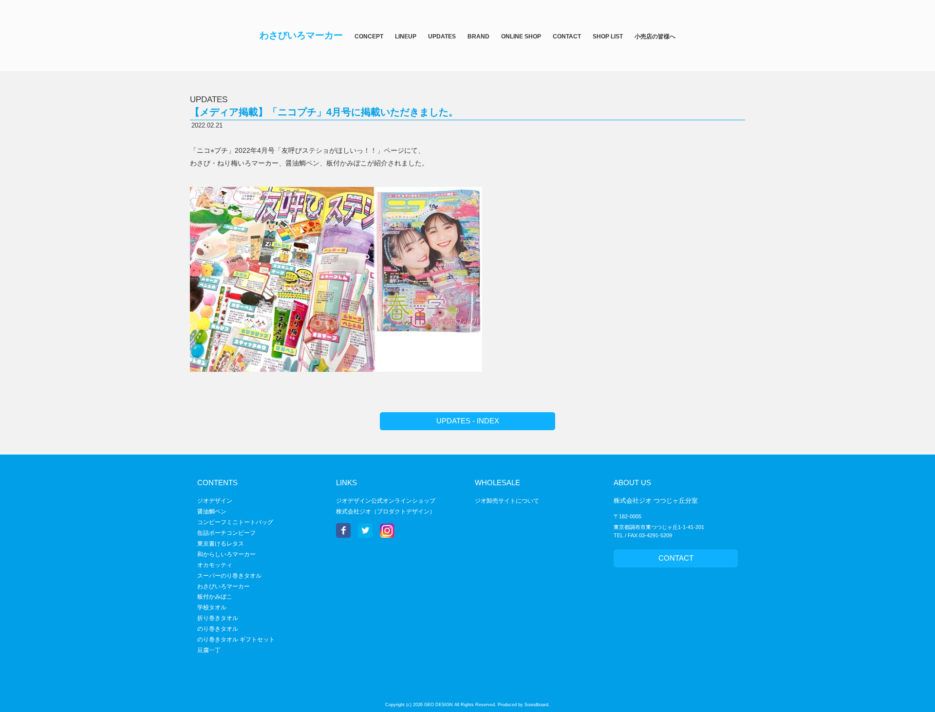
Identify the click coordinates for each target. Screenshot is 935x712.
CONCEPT (369, 36)
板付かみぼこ (214, 596)
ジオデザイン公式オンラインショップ (385, 500)
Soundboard (536, 704)
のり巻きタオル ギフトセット (236, 639)
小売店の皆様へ (655, 36)
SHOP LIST (608, 36)
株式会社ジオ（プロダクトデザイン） (385, 511)
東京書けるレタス (220, 543)
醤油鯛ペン (211, 511)
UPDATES (442, 36)
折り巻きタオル (217, 618)
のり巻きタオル (217, 628)
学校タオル (211, 607)
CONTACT (567, 36)
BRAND (478, 36)
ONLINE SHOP (521, 36)
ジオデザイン (214, 500)
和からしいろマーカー (226, 554)
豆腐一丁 (209, 650)
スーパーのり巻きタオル (229, 575)
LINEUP (405, 36)
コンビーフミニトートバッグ (235, 522)
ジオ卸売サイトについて (507, 500)
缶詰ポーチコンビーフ (226, 532)
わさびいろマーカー (223, 586)
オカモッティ (214, 565)
